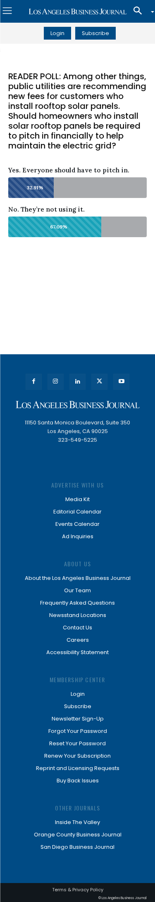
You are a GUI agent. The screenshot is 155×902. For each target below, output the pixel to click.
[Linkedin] (77, 382)
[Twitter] (99, 382)
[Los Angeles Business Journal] (77, 11)
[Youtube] (121, 382)
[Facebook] (34, 382)
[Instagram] (56, 382)
